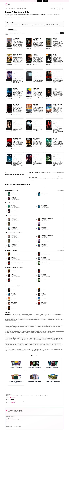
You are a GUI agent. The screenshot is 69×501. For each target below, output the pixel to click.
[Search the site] (51, 4)
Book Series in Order (12, 8)
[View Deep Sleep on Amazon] (48, 42)
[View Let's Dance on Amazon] (9, 92)
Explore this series (60, 190)
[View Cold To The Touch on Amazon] (48, 158)
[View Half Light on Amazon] (48, 58)
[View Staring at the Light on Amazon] (9, 108)
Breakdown (15, 29)
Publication (10, 29)
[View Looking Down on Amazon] (29, 124)
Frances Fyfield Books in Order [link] (21, 8)
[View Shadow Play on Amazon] (9, 75)
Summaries (36, 3)
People (26, 3)
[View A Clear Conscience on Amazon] (29, 75)
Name (7, 412)
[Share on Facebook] (54, 9)
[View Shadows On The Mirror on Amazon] (9, 58)
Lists (29, 3)
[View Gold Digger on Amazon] (48, 142)
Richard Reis (9, 394)
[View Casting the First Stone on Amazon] (9, 158)
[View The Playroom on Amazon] (29, 58)
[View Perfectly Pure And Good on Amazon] (48, 75)
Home (6, 8)
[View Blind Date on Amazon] (48, 92)
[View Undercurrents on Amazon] (29, 108)
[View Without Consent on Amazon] (29, 92)
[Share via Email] (60, 9)
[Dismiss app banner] (63, 1)
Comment (7, 421)
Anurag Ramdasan (10, 399)
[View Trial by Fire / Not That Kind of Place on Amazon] (29, 42)
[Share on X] (57, 9)
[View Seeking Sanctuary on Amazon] (9, 124)
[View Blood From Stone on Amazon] (29, 142)
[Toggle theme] (62, 4)
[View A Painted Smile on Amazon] (29, 158)
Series (32, 3)
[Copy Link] (63, 9)
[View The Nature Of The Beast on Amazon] (48, 108)
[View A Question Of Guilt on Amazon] (9, 42)
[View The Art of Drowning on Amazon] (9, 142)
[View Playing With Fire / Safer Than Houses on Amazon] (48, 124)
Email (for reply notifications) (10, 416)
